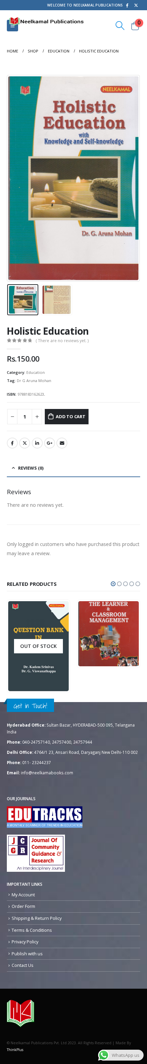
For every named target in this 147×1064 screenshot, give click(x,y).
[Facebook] (127, 5)
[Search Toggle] (120, 25)
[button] (113, 584)
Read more (54, 686)
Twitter (24, 443)
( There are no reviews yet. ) (62, 341)
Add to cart (70, 416)
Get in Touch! (30, 706)
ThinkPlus (15, 1049)
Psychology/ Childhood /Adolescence (114, 625)
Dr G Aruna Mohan (34, 380)
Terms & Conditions (32, 930)
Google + (49, 443)
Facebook (12, 443)
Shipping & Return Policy (37, 918)
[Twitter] (136, 5)
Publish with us (27, 954)
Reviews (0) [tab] (30, 468)
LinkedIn (37, 443)
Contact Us (23, 965)
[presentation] (15, 178)
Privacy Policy (25, 942)
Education (35, 372)
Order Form (23, 906)
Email (61, 443)
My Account (23, 895)
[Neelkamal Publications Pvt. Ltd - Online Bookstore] (20, 1013)
